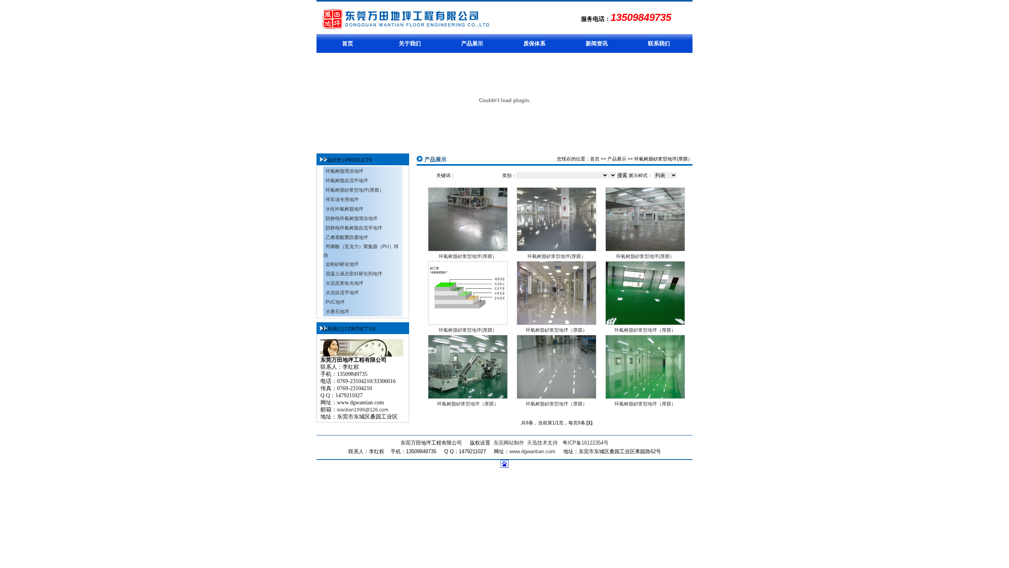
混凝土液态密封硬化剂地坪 (354, 274)
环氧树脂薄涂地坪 (344, 171)
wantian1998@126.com (362, 410)
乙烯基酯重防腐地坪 (347, 237)
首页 (347, 43)
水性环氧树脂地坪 (344, 209)
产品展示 (472, 43)
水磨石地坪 (337, 311)
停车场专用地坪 (342, 199)
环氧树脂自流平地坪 (347, 180)
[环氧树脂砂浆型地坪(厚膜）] (467, 249)
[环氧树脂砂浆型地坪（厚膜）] (556, 323)
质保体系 (534, 43)
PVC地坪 (335, 302)
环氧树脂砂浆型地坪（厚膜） (556, 330)
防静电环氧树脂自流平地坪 (354, 228)
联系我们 (659, 43)
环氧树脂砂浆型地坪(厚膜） (355, 190)
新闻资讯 (597, 43)
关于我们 (410, 43)
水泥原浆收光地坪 (344, 283)
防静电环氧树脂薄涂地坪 (352, 218)
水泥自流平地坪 (342, 292)
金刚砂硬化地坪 (342, 264)
